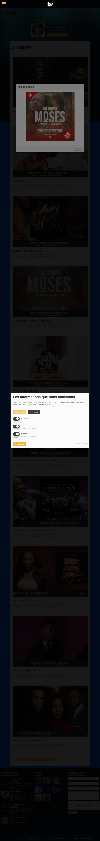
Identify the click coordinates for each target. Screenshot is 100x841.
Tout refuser (34, 412)
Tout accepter (19, 412)
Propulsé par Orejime (81, 444)
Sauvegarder (19, 444)
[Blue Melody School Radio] (50, 4)
